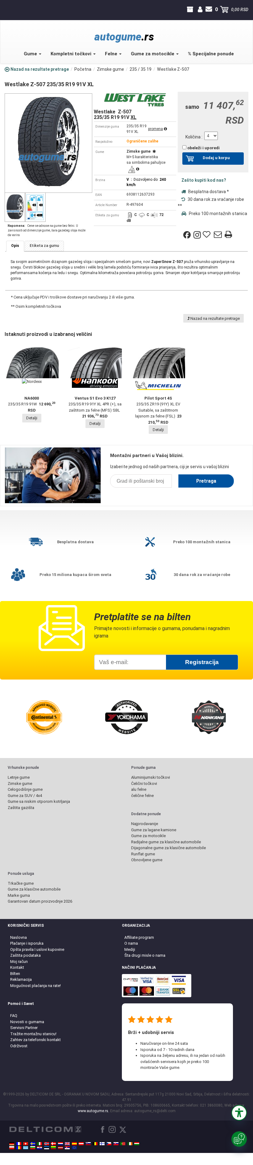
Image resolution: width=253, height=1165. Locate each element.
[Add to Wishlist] (207, 235)
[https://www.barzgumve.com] (32, 1147)
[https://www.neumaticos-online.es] (74, 1143)
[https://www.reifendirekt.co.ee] (46, 1147)
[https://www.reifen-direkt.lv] (60, 1147)
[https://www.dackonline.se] (32, 1143)
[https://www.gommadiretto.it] (39, 1143)
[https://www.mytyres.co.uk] (67, 1143)
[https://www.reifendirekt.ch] (25, 1143)
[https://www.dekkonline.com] (46, 1143)
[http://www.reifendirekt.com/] (74, 1147)
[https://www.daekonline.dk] (53, 1143)
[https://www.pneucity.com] (122, 1143)
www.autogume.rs (93, 1111)
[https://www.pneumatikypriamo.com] (116, 1143)
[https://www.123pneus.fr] (18, 1143)
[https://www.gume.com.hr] (39, 1147)
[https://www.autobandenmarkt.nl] (60, 1143)
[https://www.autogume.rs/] (67, 1147)
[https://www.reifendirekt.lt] (53, 1147)
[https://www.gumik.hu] (136, 1143)
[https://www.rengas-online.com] (102, 1143)
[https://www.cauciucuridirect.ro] (18, 1147)
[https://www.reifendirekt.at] (81, 1143)
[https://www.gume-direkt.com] (88, 1143)
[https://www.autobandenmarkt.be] (95, 1143)
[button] (239, 1113)
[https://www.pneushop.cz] (108, 1143)
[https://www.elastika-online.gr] (25, 1147)
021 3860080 (5, 9)
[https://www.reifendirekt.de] (11, 1143)
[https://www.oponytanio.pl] (11, 1147)
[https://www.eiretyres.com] (129, 1143)
